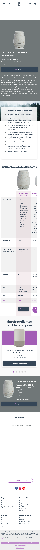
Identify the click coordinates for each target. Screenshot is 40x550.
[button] (13, 372)
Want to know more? (20, 545)
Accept (10, 543)
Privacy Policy (20, 548)
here (2, 538)
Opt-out (29, 543)
